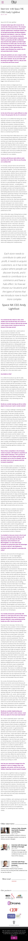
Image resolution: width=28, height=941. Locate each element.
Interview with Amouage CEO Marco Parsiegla (19, 846)
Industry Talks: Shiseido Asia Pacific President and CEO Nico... (19, 830)
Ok (14, 937)
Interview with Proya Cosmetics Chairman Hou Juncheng (19, 863)
